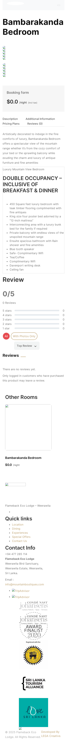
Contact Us (19, 541)
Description (10, 119)
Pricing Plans (11, 123)
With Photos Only (24, 336)
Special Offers (21, 536)
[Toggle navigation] (58, 5)
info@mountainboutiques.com (24, 584)
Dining (16, 528)
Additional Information (40, 119)
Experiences (20, 532)
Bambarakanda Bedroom (33, 27)
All (6, 336)
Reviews (35, 123)
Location (17, 524)
